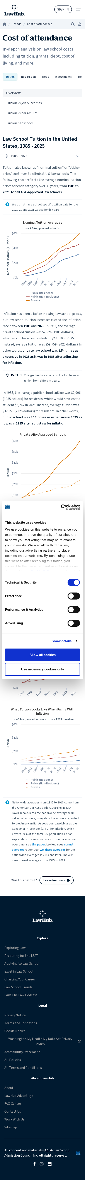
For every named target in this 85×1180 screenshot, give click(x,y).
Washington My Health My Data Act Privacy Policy (38, 1041)
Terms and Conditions (20, 1023)
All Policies (12, 1059)
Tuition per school (19, 123)
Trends (16, 24)
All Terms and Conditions (23, 1067)
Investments (63, 77)
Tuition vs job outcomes (24, 103)
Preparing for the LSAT (21, 955)
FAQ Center (12, 1103)
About (9, 1087)
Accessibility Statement (22, 1052)
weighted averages (52, 850)
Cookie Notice (14, 1031)
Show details (61, 641)
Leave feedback (54, 880)
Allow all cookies (42, 655)
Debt (45, 77)
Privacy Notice (15, 1015)
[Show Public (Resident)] (39, 293)
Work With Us (14, 1119)
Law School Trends (18, 987)
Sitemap (10, 1127)
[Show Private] (33, 300)
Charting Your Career (19, 979)
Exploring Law (15, 947)
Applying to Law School (21, 963)
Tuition (10, 77)
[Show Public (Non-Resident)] (42, 297)
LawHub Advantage (18, 1095)
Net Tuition (28, 77)
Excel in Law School (18, 971)
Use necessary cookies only (42, 669)
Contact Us (12, 1111)
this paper (38, 844)
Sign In (63, 9)
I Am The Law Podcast (20, 995)
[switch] (74, 596)
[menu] (78, 9)
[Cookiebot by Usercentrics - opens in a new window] (61, 507)
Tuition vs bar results (21, 113)
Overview (13, 93)
